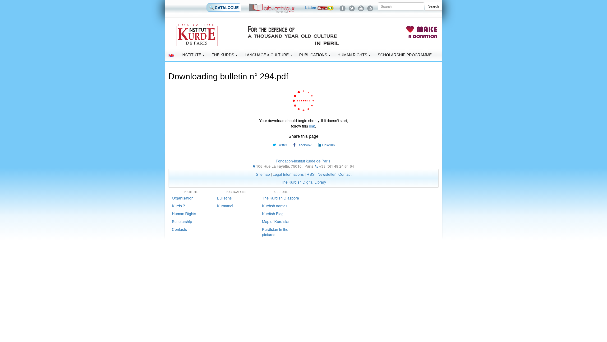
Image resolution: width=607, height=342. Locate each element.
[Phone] (316, 166)
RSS (311, 174)
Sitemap (263, 174)
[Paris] (254, 166)
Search (433, 6)
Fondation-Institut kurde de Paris (303, 161)
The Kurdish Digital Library (303, 182)
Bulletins (224, 198)
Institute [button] (191, 55)
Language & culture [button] (267, 55)
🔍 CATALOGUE (224, 7)
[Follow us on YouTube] (361, 7)
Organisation (182, 198)
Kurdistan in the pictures (275, 232)
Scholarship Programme (405, 55)
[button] (171, 55)
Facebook (304, 144)
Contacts (179, 229)
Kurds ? (178, 206)
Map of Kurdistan (276, 221)
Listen (311, 7)
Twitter (281, 144)
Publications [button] (313, 55)
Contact (344, 174)
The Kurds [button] (223, 55)
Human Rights (353, 55)
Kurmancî (225, 206)
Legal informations (288, 174)
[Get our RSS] (370, 7)
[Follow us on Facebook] (342, 7)
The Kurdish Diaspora (280, 198)
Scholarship (182, 221)
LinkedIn (328, 144)
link (312, 126)
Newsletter (326, 174)
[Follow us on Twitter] (352, 7)
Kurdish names (274, 206)
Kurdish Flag (273, 213)
